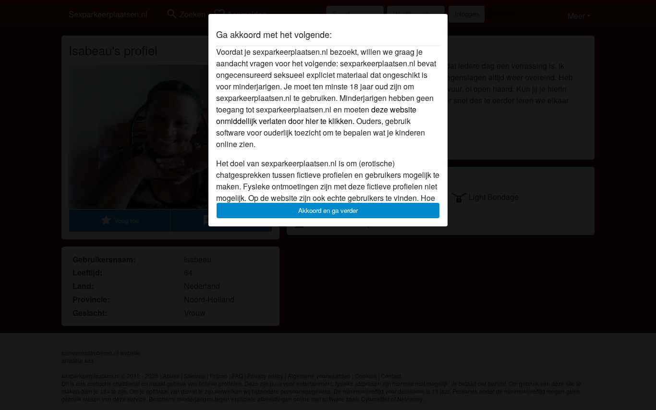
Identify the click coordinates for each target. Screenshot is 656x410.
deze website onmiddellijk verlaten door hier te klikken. (316, 115)
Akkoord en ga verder (328, 210)
